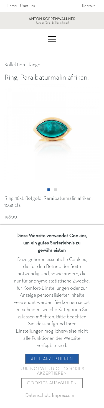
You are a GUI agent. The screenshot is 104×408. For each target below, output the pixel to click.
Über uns (27, 6)
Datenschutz (38, 395)
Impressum (63, 395)
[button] (48, 190)
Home (12, 6)
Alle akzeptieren (52, 359)
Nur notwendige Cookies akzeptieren (51, 371)
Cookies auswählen (52, 383)
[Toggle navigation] (52, 38)
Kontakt (88, 6)
